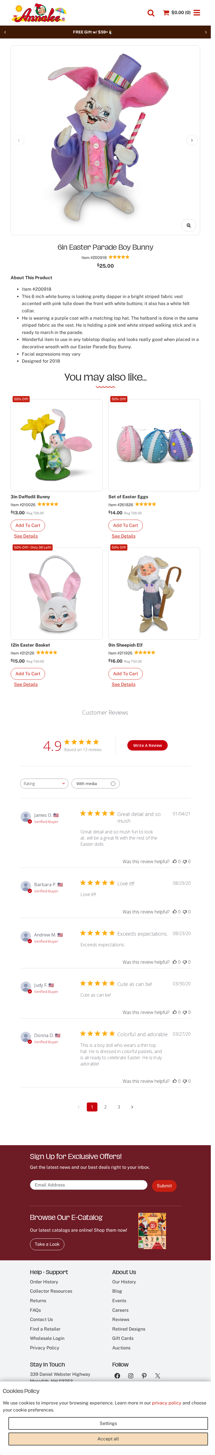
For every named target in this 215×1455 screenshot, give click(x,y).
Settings (108, 1423)
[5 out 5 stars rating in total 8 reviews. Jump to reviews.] (144, 652)
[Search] (151, 13)
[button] (28, 525)
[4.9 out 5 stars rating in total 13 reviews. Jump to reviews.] (119, 257)
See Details (26, 536)
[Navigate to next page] (132, 1106)
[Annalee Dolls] (39, 12)
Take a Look (47, 1244)
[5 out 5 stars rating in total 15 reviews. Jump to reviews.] (145, 504)
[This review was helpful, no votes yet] (175, 861)
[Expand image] (188, 225)
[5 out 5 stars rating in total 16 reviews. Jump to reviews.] (48, 504)
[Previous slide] (5, 32)
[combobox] (44, 783)
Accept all (108, 1439)
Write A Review (147, 745)
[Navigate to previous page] (78, 1106)
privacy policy (166, 1403)
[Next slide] (206, 32)
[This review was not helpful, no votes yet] (185, 861)
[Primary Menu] (196, 13)
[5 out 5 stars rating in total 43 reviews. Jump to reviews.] (46, 652)
